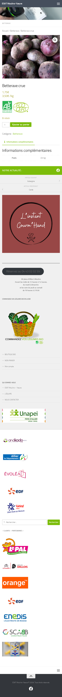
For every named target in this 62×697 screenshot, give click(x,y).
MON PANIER (10, 361)
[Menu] (58, 3)
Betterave (6, 23)
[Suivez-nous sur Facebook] (58, 170)
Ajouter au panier (20, 124)
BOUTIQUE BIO (10, 354)
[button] (55, 40)
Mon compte (9, 366)
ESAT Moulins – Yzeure (13, 388)
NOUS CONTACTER (12, 400)
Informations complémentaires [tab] (19, 142)
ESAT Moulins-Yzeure (12, 3)
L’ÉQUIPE (8, 394)
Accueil (5, 31)
